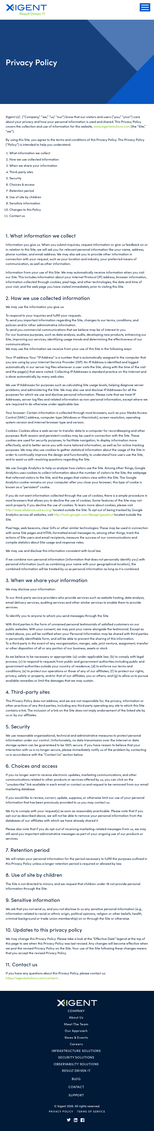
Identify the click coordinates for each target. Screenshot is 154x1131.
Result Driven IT (76, 1070)
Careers (76, 1044)
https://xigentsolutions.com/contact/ (32, 978)
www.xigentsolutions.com (112, 126)
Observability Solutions (76, 1064)
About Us (76, 1017)
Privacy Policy (61, 1111)
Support (76, 1095)
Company (76, 1010)
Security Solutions (76, 1057)
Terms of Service (91, 1111)
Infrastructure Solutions (76, 1050)
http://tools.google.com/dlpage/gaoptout (83, 514)
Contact (76, 1087)
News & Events (76, 1037)
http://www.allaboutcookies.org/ (29, 510)
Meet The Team (76, 1024)
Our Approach (76, 1030)
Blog (76, 1078)
